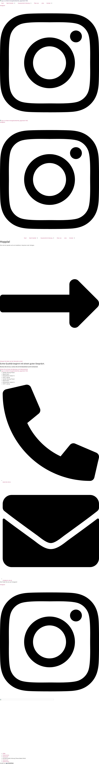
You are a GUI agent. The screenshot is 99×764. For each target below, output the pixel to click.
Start (2, 3)
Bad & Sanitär (10, 3)
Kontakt (49, 3)
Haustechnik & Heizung (24, 3)
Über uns (36, 3)
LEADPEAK (10, 763)
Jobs (42, 3)
